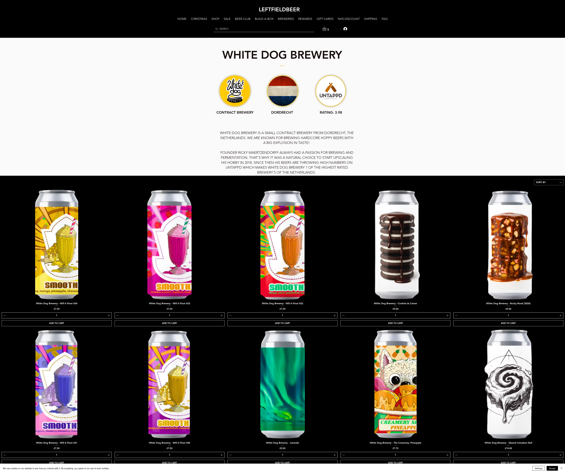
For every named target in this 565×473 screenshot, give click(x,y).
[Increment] (109, 315)
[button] (326, 29)
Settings (538, 468)
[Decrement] (4, 315)
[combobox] (549, 182)
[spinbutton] (56, 315)
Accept (552, 468)
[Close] (561, 468)
